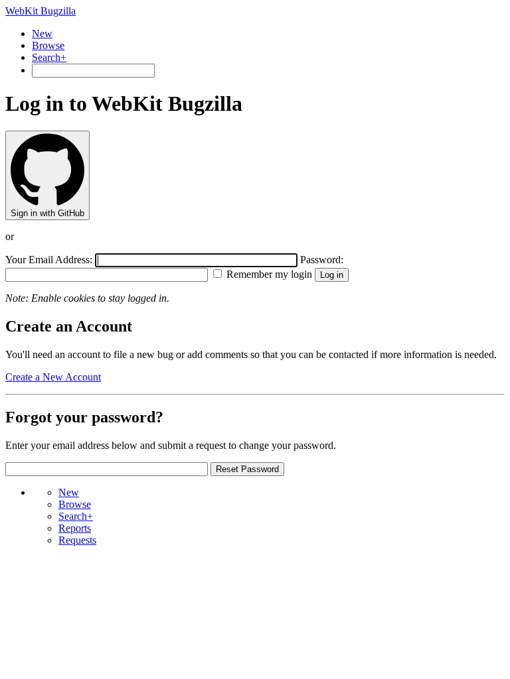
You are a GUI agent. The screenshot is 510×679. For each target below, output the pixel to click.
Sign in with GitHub (47, 213)
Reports (74, 528)
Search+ (49, 57)
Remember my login (268, 274)
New (42, 33)
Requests (77, 540)
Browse (48, 45)
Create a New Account (53, 377)
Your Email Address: (50, 259)
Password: (321, 259)
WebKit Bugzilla (40, 11)
